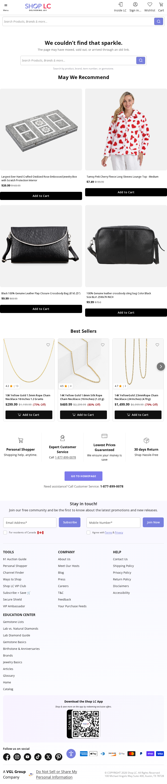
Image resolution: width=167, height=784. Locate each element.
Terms (108, 532)
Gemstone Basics (14, 642)
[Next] (161, 366)
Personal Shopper (15, 566)
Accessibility (121, 593)
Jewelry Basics (12, 662)
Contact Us (120, 559)
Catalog (8, 689)
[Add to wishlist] (48, 345)
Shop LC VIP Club (14, 586)
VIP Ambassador (14, 606)
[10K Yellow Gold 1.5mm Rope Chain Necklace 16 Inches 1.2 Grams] (28, 364)
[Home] (42, 7)
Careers (63, 586)
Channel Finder (13, 572)
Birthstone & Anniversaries (21, 649)
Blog (61, 572)
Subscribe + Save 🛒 (17, 593)
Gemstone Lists (13, 622)
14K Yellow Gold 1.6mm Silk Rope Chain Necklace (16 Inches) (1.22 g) (82, 397)
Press (61, 579)
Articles (8, 669)
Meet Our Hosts (68, 566)
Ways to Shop (12, 579)
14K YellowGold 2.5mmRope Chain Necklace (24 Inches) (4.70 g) (136, 397)
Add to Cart (41, 196)
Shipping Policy (123, 566)
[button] (28, 552)
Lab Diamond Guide (16, 635)
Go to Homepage (83, 476)
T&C (61, 593)
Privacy (119, 532)
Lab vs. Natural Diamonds (20, 628)
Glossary (9, 675)
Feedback (64, 599)
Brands (8, 655)
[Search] (158, 21)
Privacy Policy (122, 572)
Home (7, 682)
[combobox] (79, 21)
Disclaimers (121, 586)
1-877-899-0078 (65, 457)
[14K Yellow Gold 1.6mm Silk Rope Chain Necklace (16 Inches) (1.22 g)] (83, 364)
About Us (64, 559)
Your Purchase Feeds (72, 606)
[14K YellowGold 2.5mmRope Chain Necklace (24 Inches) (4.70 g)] (138, 364)
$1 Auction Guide (14, 559)
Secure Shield (12, 599)
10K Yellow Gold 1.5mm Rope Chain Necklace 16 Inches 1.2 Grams (27, 397)
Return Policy (122, 579)
